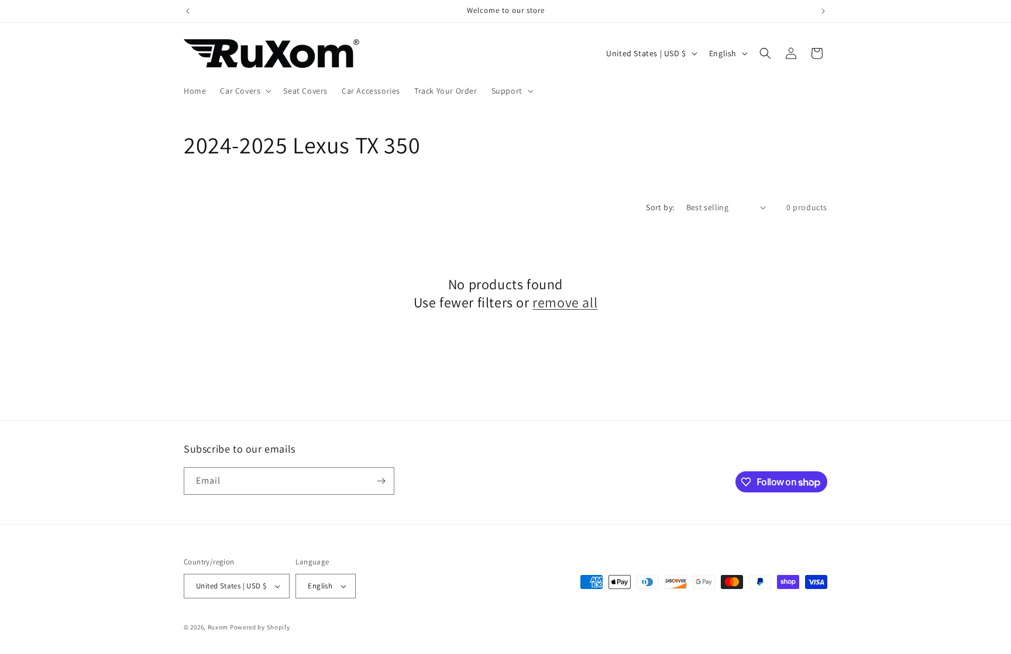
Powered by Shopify (260, 627)
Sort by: (660, 207)
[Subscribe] (381, 481)
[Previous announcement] (188, 11)
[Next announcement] (823, 11)
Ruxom (218, 627)
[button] (244, 90)
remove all (564, 302)
